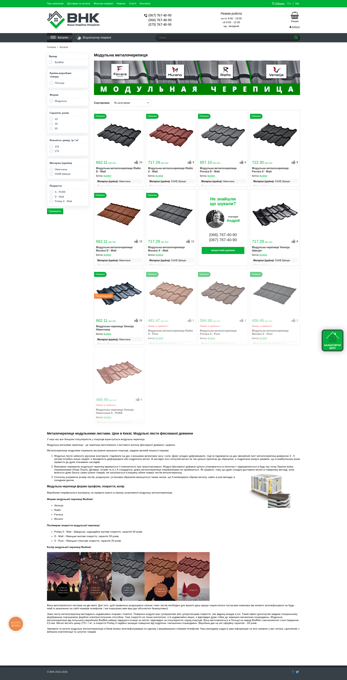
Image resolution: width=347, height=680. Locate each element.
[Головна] (73, 27)
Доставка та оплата (78, 3)
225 (57, 146)
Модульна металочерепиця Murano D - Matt (114, 249)
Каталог (62, 37)
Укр (297, 3)
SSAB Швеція (62, 173)
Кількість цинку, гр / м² (64, 140)
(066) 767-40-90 (223, 234)
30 (56, 123)
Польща (59, 82)
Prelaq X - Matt (63, 201)
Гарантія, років (59, 112)
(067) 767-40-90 (223, 240)
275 (57, 151)
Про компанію (55, 3)
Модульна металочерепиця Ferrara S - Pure (218, 332)
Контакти (145, 3)
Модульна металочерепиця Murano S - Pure (270, 332)
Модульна (61, 100)
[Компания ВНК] (293, 672)
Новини (121, 3)
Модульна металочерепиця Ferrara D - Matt (218, 170)
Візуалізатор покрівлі (97, 37)
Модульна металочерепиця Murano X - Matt (166, 249)
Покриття (56, 185)
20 (56, 119)
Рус (289, 3)
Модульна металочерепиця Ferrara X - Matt (270, 170)
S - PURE (60, 191)
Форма (54, 94)
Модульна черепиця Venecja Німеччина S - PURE (115, 411)
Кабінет (295, 27)
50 (56, 128)
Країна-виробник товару (60, 75)
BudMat (59, 62)
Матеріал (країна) (61, 163)
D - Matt (59, 196)
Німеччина (61, 169)
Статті (132, 3)
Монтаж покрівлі (103, 3)
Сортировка (102, 102)
